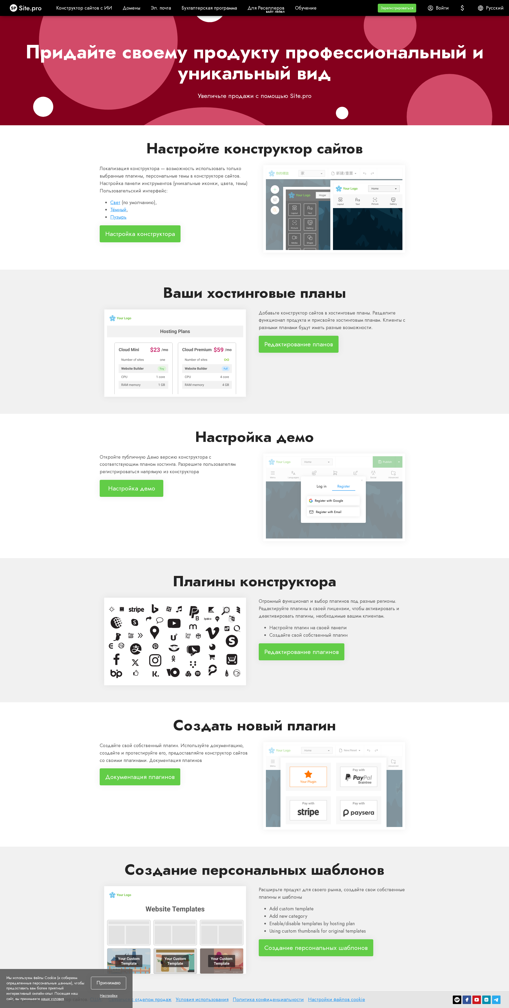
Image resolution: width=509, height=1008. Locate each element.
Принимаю (108, 982)
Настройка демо (131, 488)
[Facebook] (467, 1000)
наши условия (52, 998)
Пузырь (118, 217)
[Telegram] (496, 1000)
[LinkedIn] (486, 1000)
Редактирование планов (298, 344)
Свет (115, 202)
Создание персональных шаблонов (316, 947)
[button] (397, 8)
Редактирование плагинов (301, 651)
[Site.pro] (457, 1000)
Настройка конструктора (140, 233)
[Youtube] (476, 1000)
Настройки (108, 995)
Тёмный (118, 209)
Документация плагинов (140, 776)
